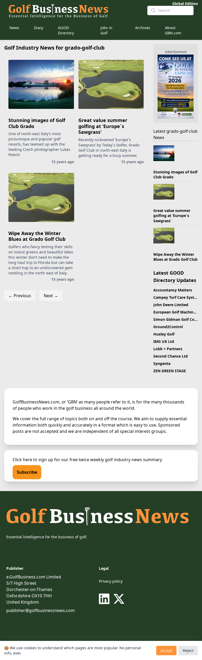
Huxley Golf (163, 334)
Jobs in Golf (106, 30)
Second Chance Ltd (170, 356)
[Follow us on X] (119, 599)
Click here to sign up (33, 459)
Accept (166, 650)
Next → (51, 296)
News (14, 27)
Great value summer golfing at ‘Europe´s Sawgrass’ (102, 126)
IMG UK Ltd (163, 341)
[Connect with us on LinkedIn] (105, 599)
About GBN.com (173, 30)
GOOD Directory (66, 30)
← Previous (19, 296)
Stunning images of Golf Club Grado (36, 123)
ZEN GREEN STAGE (169, 370)
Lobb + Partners (167, 348)
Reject (188, 650)
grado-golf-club (182, 131)
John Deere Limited (170, 304)
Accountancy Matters (172, 290)
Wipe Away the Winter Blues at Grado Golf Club (36, 236)
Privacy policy (111, 581)
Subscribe (27, 472)
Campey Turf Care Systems (177, 297)
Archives (142, 27)
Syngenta (161, 363)
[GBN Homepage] (73, 10)
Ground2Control (168, 326)
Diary (38, 27)
